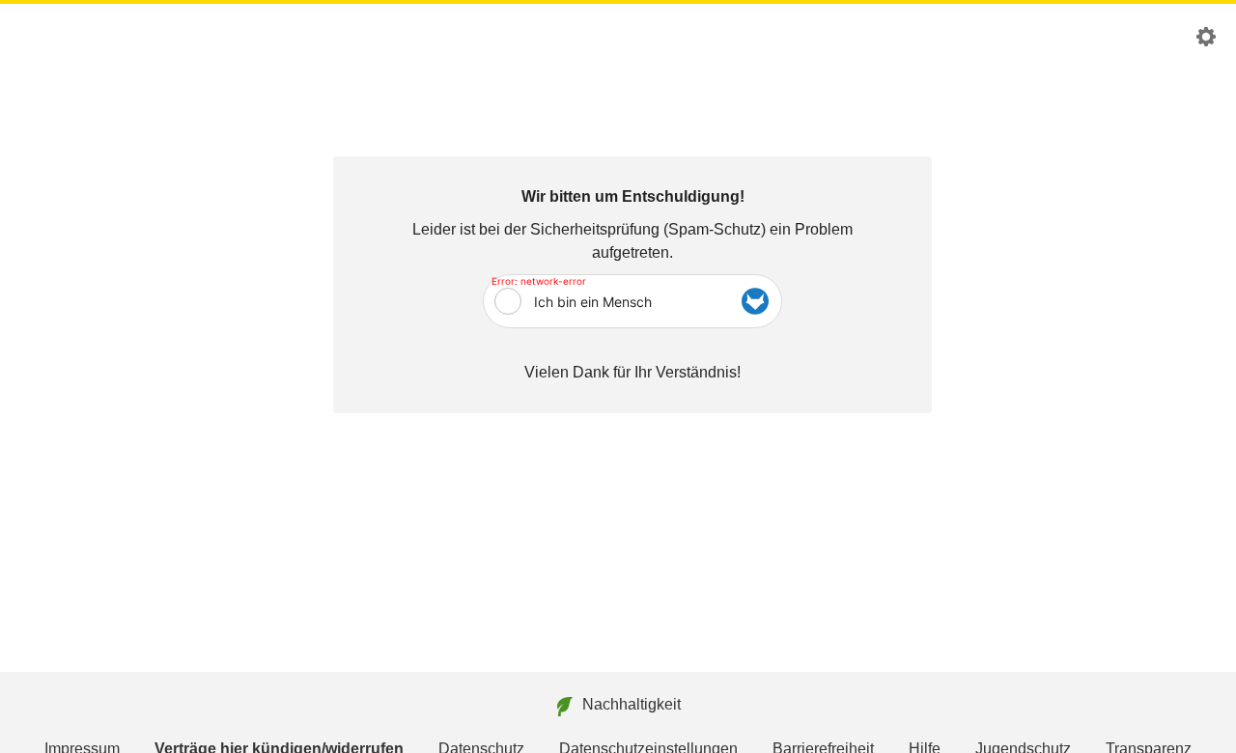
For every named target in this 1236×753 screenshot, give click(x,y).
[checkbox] (507, 301)
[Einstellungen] (1206, 41)
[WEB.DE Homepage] (48, 36)
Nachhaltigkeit (631, 704)
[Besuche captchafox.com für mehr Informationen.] (755, 301)
